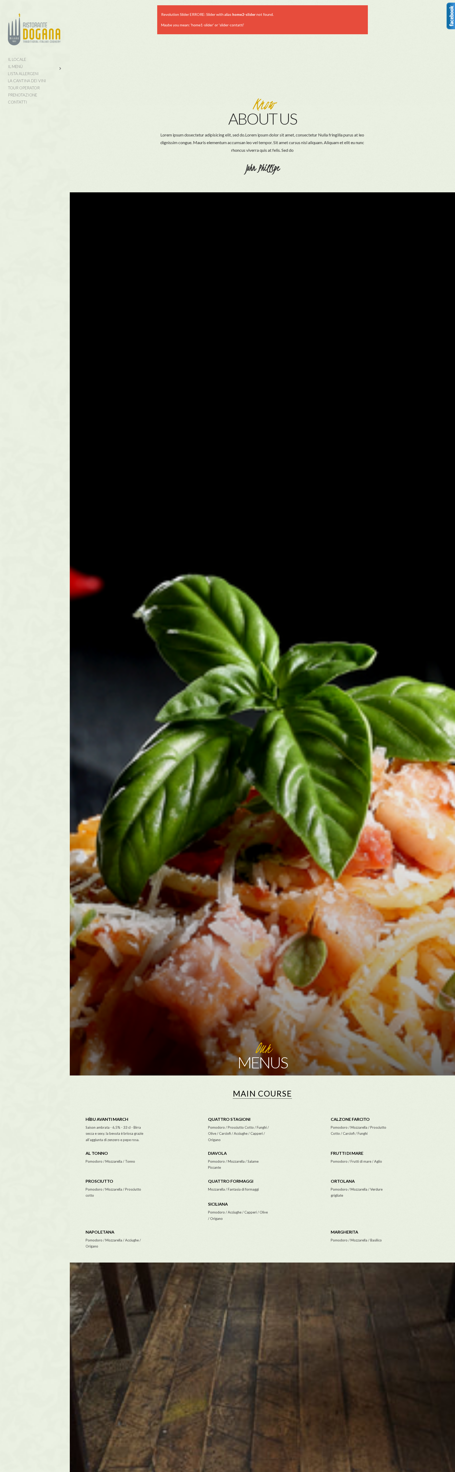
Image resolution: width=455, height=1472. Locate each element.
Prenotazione (22, 94)
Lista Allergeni (23, 73)
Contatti (17, 102)
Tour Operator (24, 87)
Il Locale (17, 59)
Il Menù (15, 66)
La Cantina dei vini (27, 80)
